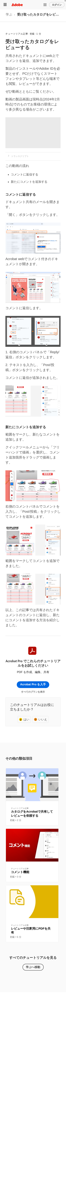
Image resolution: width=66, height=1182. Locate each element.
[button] (45, 4)
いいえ (42, 719)
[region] (32, 797)
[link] (9, 15)
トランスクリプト (20, 156)
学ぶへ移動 (33, 967)
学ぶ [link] (9, 14)
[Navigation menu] (5, 4)
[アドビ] (17, 4)
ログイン (57, 4)
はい (26, 719)
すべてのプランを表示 (33, 691)
